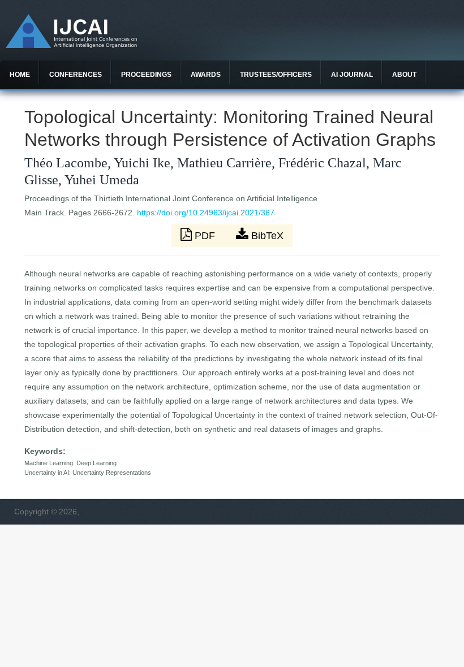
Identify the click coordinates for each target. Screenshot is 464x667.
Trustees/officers (276, 75)
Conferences (75, 75)
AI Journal (352, 75)
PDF (205, 235)
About (404, 75)
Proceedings (146, 75)
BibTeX (265, 235)
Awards (206, 75)
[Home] (71, 45)
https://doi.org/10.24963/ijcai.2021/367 (205, 212)
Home (20, 75)
